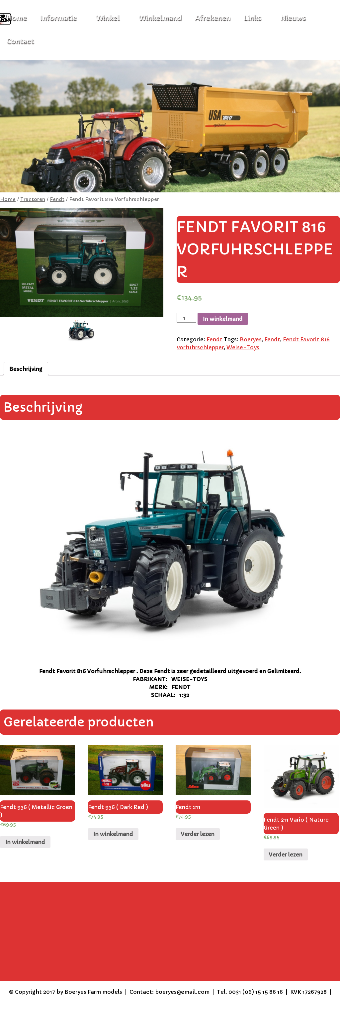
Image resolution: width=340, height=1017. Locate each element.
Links (252, 18)
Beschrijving (25, 369)
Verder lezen (197, 834)
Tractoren (32, 199)
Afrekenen (212, 18)
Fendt (57, 199)
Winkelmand (160, 18)
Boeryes (251, 339)
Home (8, 199)
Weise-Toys (242, 347)
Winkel (108, 18)
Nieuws (293, 18)
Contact (20, 41)
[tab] (26, 369)
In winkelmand (223, 318)
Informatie (58, 18)
